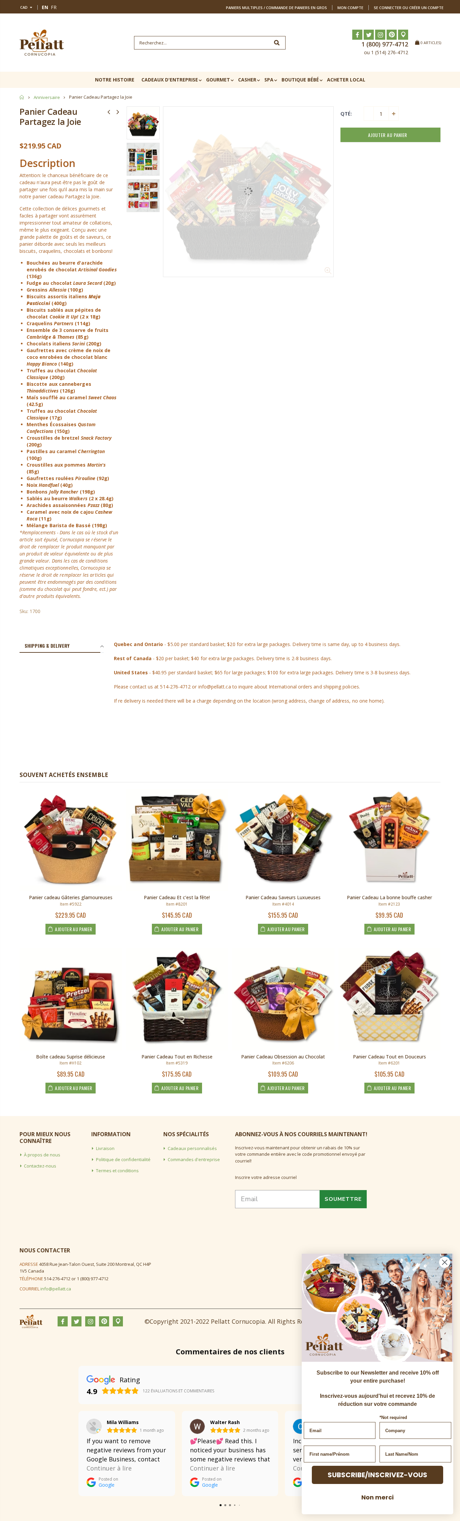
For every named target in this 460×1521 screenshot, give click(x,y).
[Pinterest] (392, 35)
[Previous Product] (108, 111)
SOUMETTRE (343, 1199)
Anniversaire (47, 97)
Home (22, 97)
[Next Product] (118, 111)
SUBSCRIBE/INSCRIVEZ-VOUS (377, 1475)
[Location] (403, 35)
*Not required (393, 1417)
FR (54, 7)
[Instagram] (380, 35)
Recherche (277, 42)
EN (45, 7)
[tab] (60, 646)
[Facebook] (357, 35)
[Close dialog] (445, 1262)
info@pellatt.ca (55, 1289)
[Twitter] (369, 35)
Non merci (377, 1497)
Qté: (346, 113)
